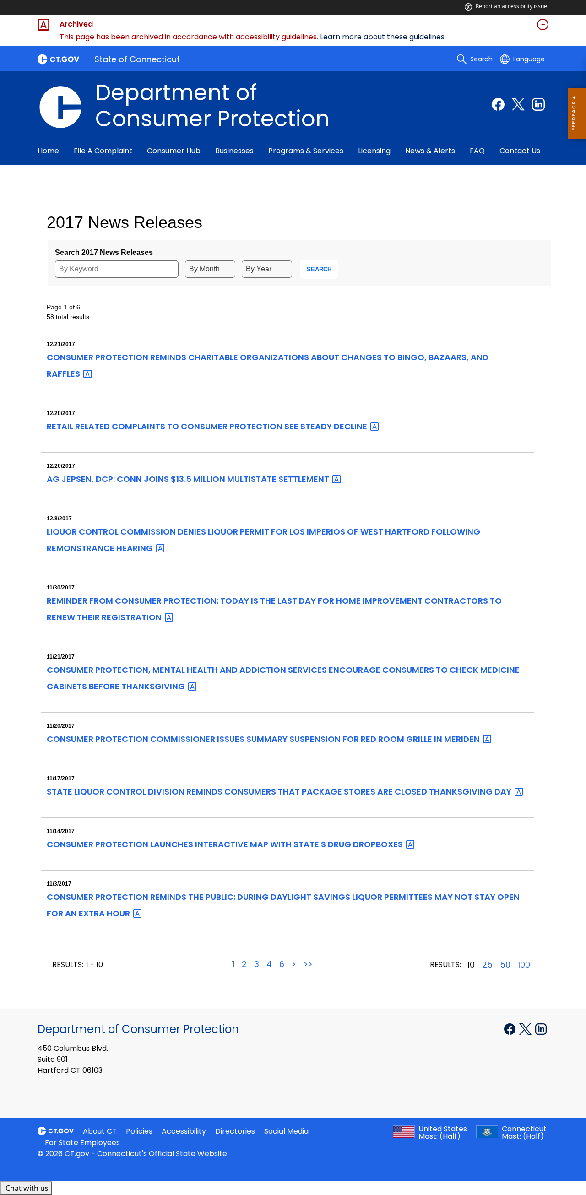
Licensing (374, 151)
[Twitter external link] (518, 104)
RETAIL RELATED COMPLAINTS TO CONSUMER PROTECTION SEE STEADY (208, 426)
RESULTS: (67, 964)
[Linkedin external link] (538, 104)
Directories (235, 1131)
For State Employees (82, 1142)
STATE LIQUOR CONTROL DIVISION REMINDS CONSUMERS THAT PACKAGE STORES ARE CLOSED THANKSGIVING (280, 791)
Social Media (286, 1131)
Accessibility (184, 1131)
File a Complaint (103, 151)
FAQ (477, 151)
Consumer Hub (174, 151)
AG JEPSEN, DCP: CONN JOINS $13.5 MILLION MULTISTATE (189, 479)
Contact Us (519, 151)
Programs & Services (305, 151)
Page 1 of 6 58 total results (68, 311)
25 (487, 964)
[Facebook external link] (498, 104)
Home (48, 151)
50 (505, 964)
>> (308, 964)
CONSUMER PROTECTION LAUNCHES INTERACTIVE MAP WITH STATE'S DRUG (226, 844)
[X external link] (526, 1028)
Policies (139, 1131)
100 (524, 964)
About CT (100, 1131)
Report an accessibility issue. (512, 6)
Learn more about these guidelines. (383, 37)
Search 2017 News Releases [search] (104, 252)
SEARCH (319, 269)
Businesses (234, 151)
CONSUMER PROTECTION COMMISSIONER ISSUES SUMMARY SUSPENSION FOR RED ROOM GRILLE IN (264, 739)
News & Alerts (430, 151)
